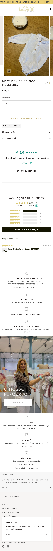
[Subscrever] (45, 534)
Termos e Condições (10, 508)
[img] (7, 246)
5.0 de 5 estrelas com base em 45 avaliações (26, 158)
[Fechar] (47, 521)
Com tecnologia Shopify (13, 543)
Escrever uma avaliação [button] (26, 229)
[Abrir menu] (6, 9)
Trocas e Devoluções (10, 512)
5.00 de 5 (33, 203)
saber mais (18, 402)
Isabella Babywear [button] (10, 497)
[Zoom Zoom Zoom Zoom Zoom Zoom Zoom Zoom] (26, 46)
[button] (15, 211)
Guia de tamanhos (11, 126)
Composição (11, 138)
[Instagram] (8, 546)
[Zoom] (9, 71)
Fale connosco (26, 446)
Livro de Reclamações (10, 516)
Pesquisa (5, 504)
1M (6, 103)
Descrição (10, 132)
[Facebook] (3, 546)
